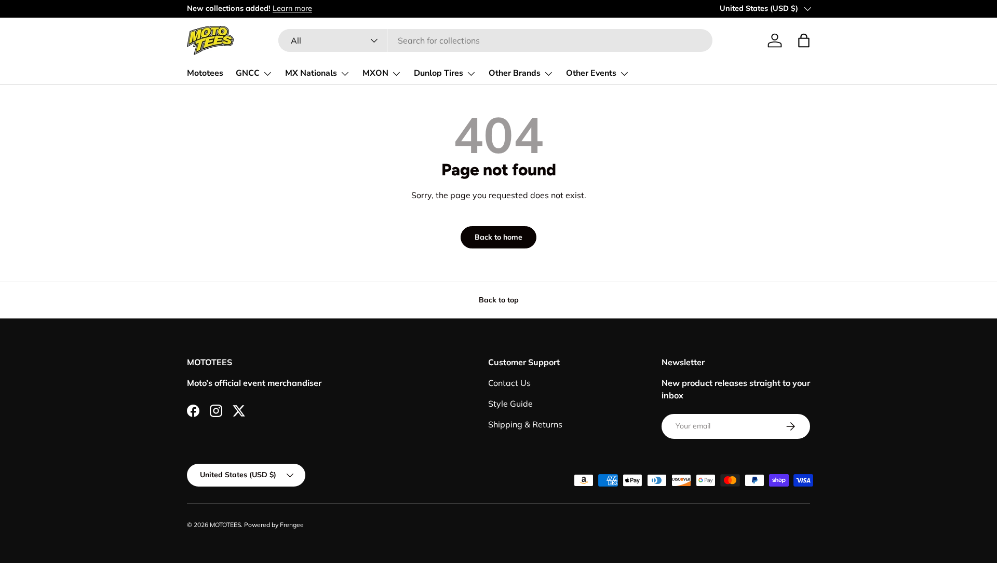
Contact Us (509, 383)
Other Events (591, 73)
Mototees (205, 73)
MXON (375, 73)
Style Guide (510, 403)
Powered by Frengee (274, 525)
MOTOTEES (225, 525)
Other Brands (515, 73)
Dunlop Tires (438, 73)
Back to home (498, 237)
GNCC (248, 73)
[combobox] (495, 40)
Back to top (499, 299)
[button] (803, 40)
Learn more (292, 8)
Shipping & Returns (525, 424)
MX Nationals (311, 73)
